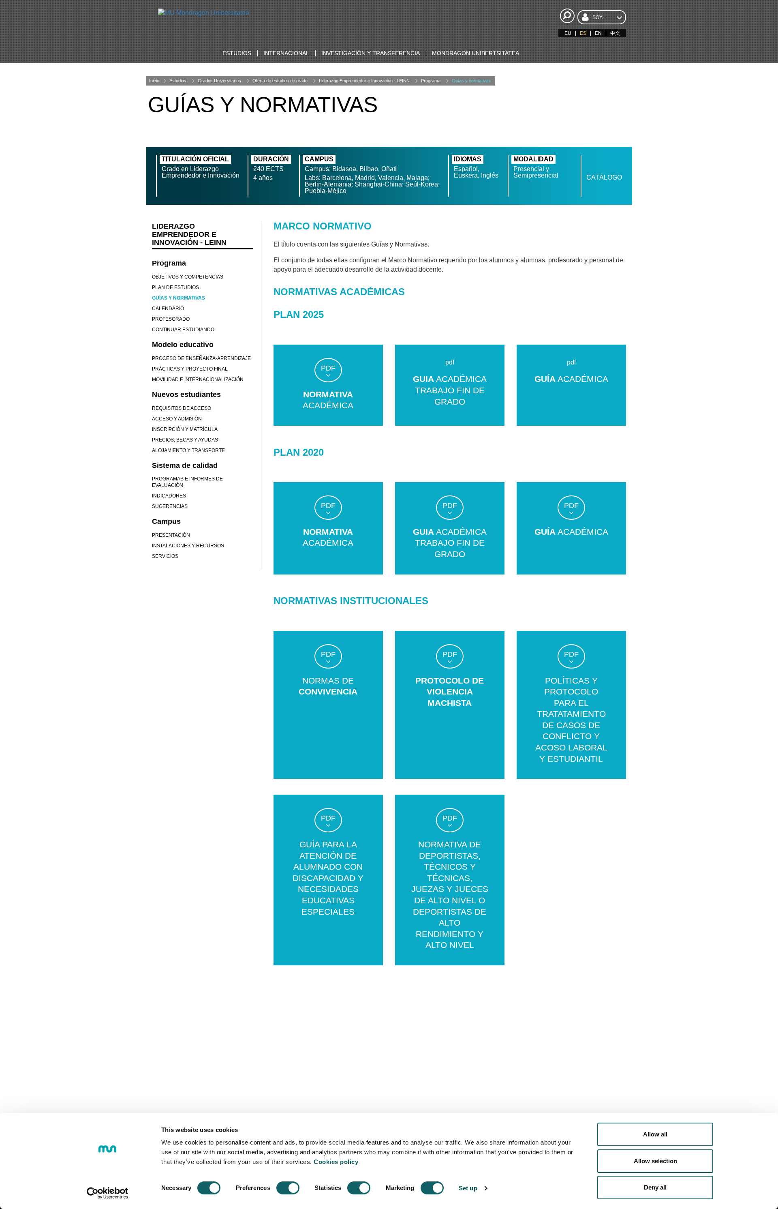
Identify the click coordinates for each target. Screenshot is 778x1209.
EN (598, 33)
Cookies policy (336, 1161)
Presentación (171, 535)
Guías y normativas (471, 80)
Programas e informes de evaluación (187, 482)
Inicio (154, 80)
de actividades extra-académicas (508, 1090)
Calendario (168, 308)
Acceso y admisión (177, 419)
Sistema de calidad (185, 465)
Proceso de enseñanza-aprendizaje (201, 358)
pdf (328, 368)
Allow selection (655, 1161)
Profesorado (171, 319)
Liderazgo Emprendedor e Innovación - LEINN (364, 80)
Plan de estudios (175, 287)
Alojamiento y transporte (188, 450)
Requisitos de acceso (181, 408)
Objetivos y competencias (187, 277)
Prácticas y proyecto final (190, 369)
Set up (468, 1188)
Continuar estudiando (183, 329)
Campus (166, 521)
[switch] (287, 1187)
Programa (430, 80)
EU (567, 33)
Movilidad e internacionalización (198, 379)
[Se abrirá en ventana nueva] (219, 1095)
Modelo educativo (183, 345)
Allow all (655, 1134)
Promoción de (507, 1056)
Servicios (165, 556)
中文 (615, 33)
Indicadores (169, 496)
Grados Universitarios (219, 80)
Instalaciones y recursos (188, 546)
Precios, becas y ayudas (185, 440)
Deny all (655, 1187)
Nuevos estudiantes (186, 394)
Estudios (177, 80)
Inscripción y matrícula (185, 429)
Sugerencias (170, 506)
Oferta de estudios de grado (280, 80)
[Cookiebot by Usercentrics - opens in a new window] (107, 1193)
